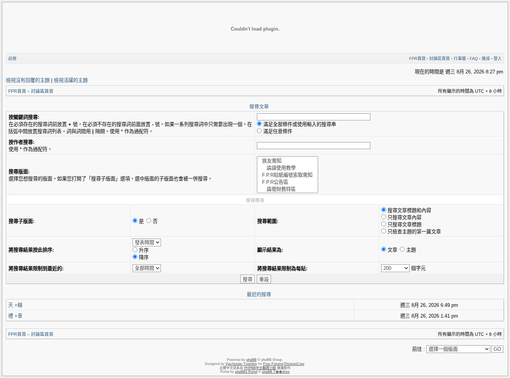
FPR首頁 (417, 58)
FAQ (474, 58)
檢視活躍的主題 (71, 80)
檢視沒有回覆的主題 (28, 80)
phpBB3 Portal (246, 372)
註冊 (12, 58)
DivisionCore (294, 364)
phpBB (251, 360)
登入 (498, 58)
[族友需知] (287, 160)
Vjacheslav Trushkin (241, 364)
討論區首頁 (439, 58)
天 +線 (15, 305)
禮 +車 (15, 316)
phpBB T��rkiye (276, 372)
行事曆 (460, 58)
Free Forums (273, 364)
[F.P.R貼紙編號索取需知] (287, 174)
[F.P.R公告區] (287, 181)
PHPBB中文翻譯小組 (260, 368)
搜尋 (486, 58)
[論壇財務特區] (287, 188)
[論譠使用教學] (287, 167)
